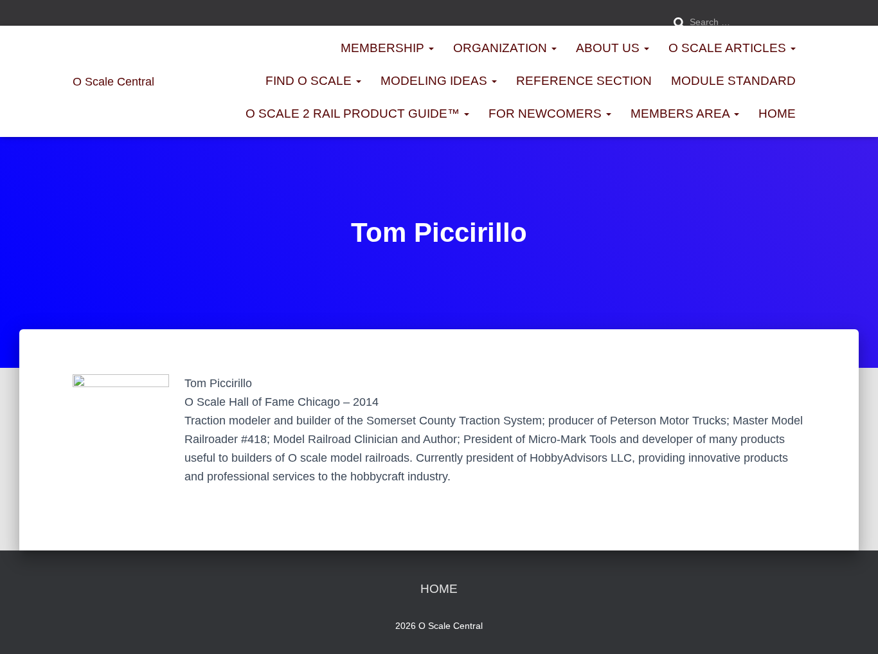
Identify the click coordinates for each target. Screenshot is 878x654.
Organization (501, 48)
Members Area (682, 113)
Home (777, 113)
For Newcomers (546, 113)
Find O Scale (310, 80)
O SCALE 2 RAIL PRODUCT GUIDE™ (354, 113)
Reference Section (584, 80)
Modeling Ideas (435, 80)
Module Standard (733, 80)
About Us (609, 48)
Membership (384, 48)
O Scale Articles (728, 48)
